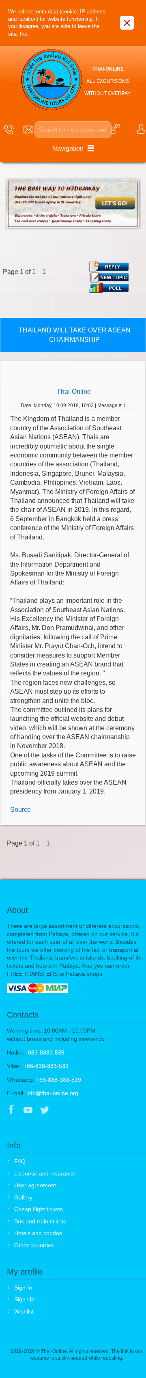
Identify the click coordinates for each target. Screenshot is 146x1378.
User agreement (35, 1185)
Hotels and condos (38, 1233)
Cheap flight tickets (38, 1209)
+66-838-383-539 (46, 1066)
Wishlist (24, 1311)
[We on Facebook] (11, 1110)
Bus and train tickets (40, 1221)
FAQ (20, 1161)
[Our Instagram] (61, 1110)
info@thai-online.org (52, 1093)
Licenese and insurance (44, 1173)
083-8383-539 (46, 1052)
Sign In (23, 1287)
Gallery (23, 1197)
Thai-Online (74, 391)
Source (20, 809)
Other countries (34, 1245)
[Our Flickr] (78, 1110)
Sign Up (24, 1299)
